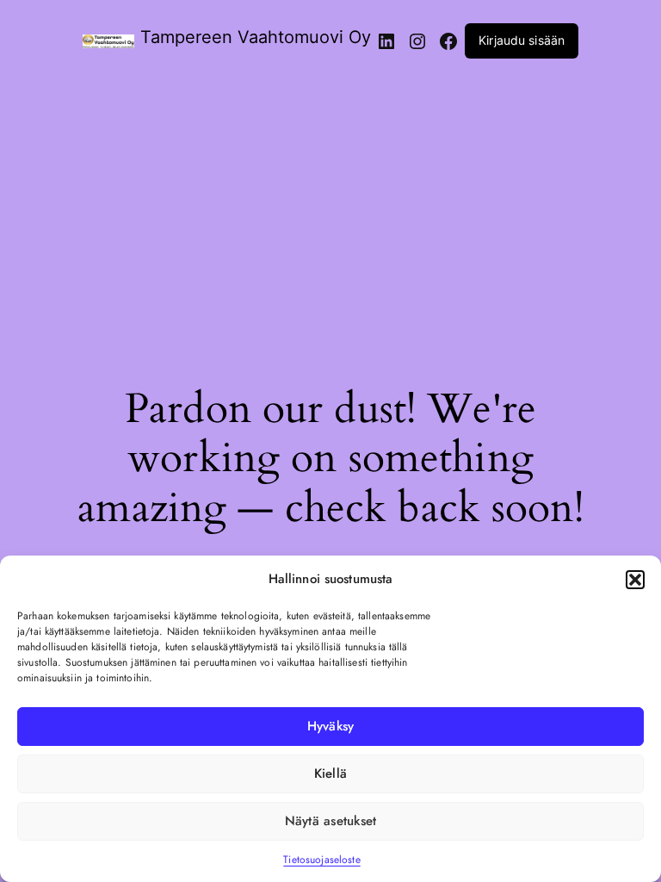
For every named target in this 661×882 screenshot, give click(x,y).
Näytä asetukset (331, 820)
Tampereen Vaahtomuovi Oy (255, 37)
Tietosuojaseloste (321, 859)
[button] (635, 579)
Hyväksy (331, 726)
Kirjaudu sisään (522, 40)
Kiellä (331, 773)
